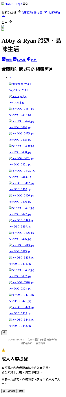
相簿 (9, 60)
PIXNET (20, 339)
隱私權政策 (26, 343)
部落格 (21, 60)
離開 (21, 391)
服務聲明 (40, 343)
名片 (34, 60)
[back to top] (4, 332)
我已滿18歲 (9, 391)
